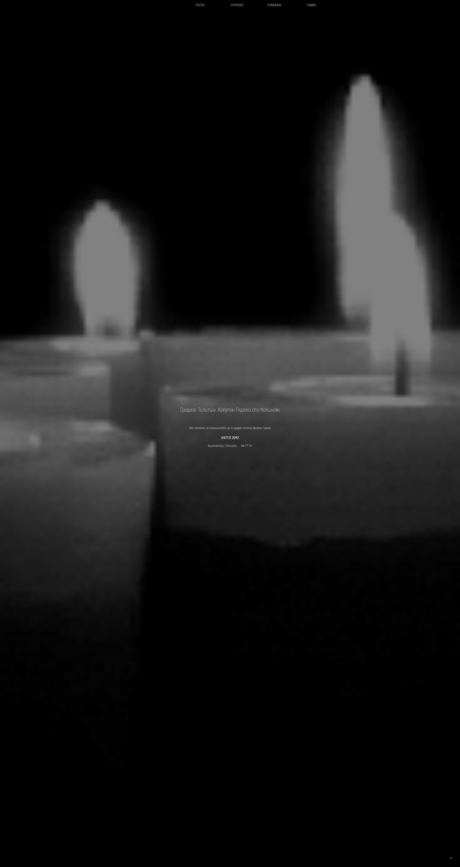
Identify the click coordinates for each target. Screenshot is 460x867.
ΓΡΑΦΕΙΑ (311, 5)
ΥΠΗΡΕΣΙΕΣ (237, 5)
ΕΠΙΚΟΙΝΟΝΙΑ (274, 5)
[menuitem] (199, 5)
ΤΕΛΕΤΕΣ (200, 5)
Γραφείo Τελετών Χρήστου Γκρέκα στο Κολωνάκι (230, 409)
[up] (451, 858)
